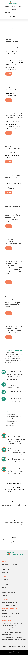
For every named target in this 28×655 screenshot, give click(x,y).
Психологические (7, 590)
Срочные (4, 595)
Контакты (7, 12)
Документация (16, 9)
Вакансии (4, 567)
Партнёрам (5, 570)
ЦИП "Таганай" (6, 616)
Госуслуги (4, 611)
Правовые (5, 584)
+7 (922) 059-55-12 (12, 16)
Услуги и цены (16, 6)
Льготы (7, 9)
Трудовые (4, 587)
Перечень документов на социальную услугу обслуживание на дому (14, 115)
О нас (6, 6)
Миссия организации (9, 564)
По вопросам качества (9, 605)
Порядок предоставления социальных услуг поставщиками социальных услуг (12, 43)
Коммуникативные (8, 592)
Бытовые (4, 579)
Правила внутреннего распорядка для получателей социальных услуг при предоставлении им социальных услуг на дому (13, 267)
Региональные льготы (9, 602)
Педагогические (7, 582)
